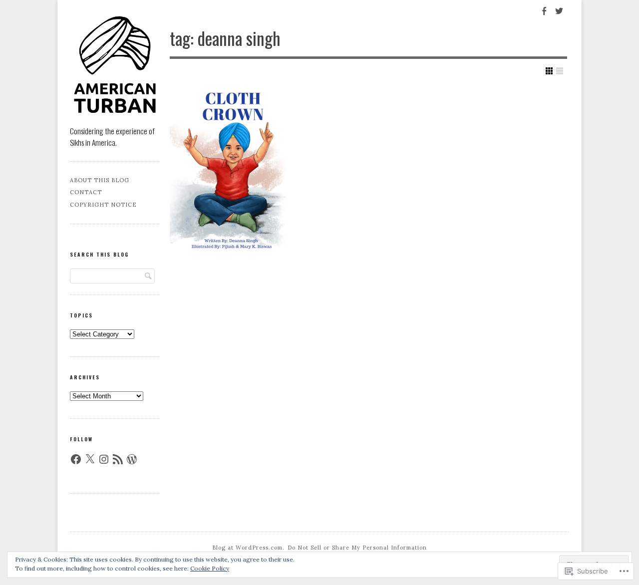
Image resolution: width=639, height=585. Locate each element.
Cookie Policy (209, 568)
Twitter (559, 16)
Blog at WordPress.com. (248, 547)
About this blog (99, 180)
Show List (559, 70)
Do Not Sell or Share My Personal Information (357, 547)
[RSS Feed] (118, 459)
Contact (86, 192)
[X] (90, 459)
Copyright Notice (103, 204)
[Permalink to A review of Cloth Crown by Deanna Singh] (232, 170)
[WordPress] (132, 459)
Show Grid (549, 70)
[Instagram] (104, 459)
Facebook (543, 16)
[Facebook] (76, 459)
